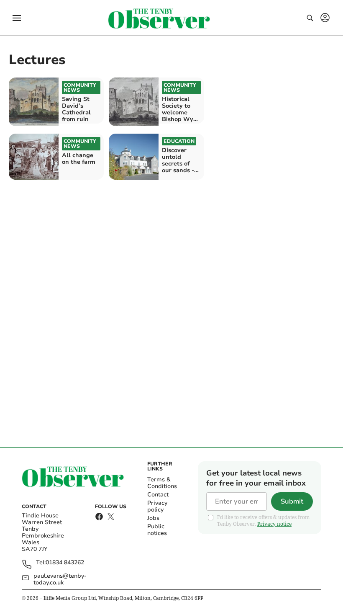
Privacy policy (157, 506)
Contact (158, 495)
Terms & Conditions (162, 482)
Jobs (153, 518)
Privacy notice (274, 524)
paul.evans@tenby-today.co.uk (60, 579)
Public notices (157, 529)
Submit (292, 501)
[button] (17, 18)
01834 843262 (65, 562)
